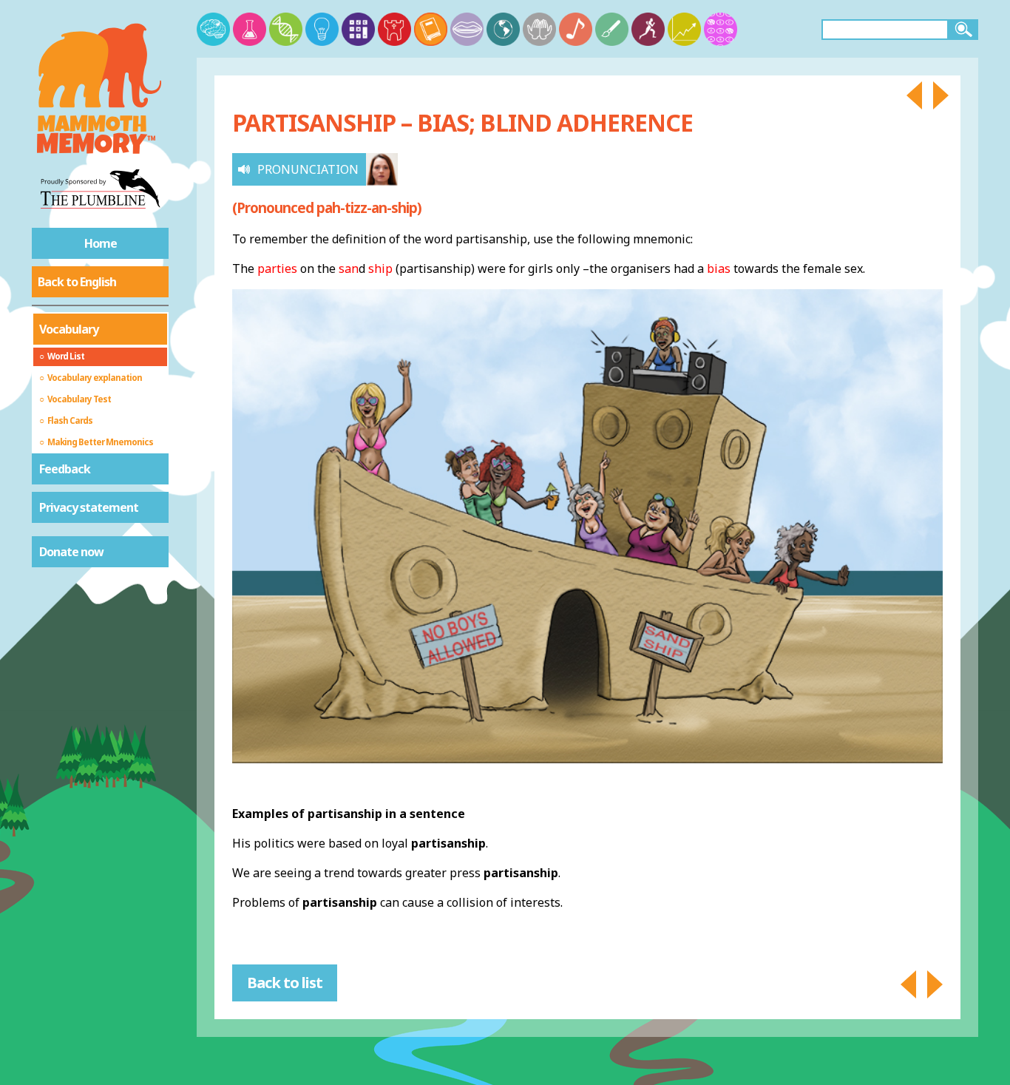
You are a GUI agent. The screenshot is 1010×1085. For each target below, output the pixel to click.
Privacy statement (88, 507)
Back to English (77, 282)
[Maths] (358, 29)
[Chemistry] (249, 29)
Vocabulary (68, 329)
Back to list (284, 983)
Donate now (71, 552)
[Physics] (322, 29)
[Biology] (285, 29)
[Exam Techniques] (720, 29)
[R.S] (539, 29)
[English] (430, 29)
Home (100, 243)
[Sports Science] (648, 29)
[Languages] (467, 29)
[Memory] (213, 29)
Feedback (64, 469)
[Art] (611, 29)
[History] (394, 29)
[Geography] (503, 29)
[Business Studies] (684, 29)
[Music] (575, 29)
